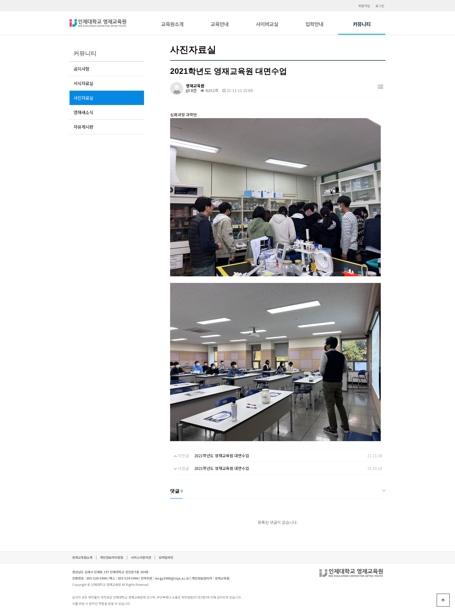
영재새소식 (83, 112)
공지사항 (81, 69)
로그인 (379, 5)
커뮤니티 (362, 23)
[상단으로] (443, 600)
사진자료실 (83, 98)
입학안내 (314, 23)
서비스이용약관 (141, 557)
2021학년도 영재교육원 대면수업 (221, 455)
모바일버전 (166, 557)
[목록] (380, 86)
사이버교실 (267, 23)
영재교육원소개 (82, 557)
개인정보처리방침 (111, 557)
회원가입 (364, 5)
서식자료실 (83, 83)
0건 (193, 90)
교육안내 (220, 23)
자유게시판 (83, 127)
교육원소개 (172, 23)
